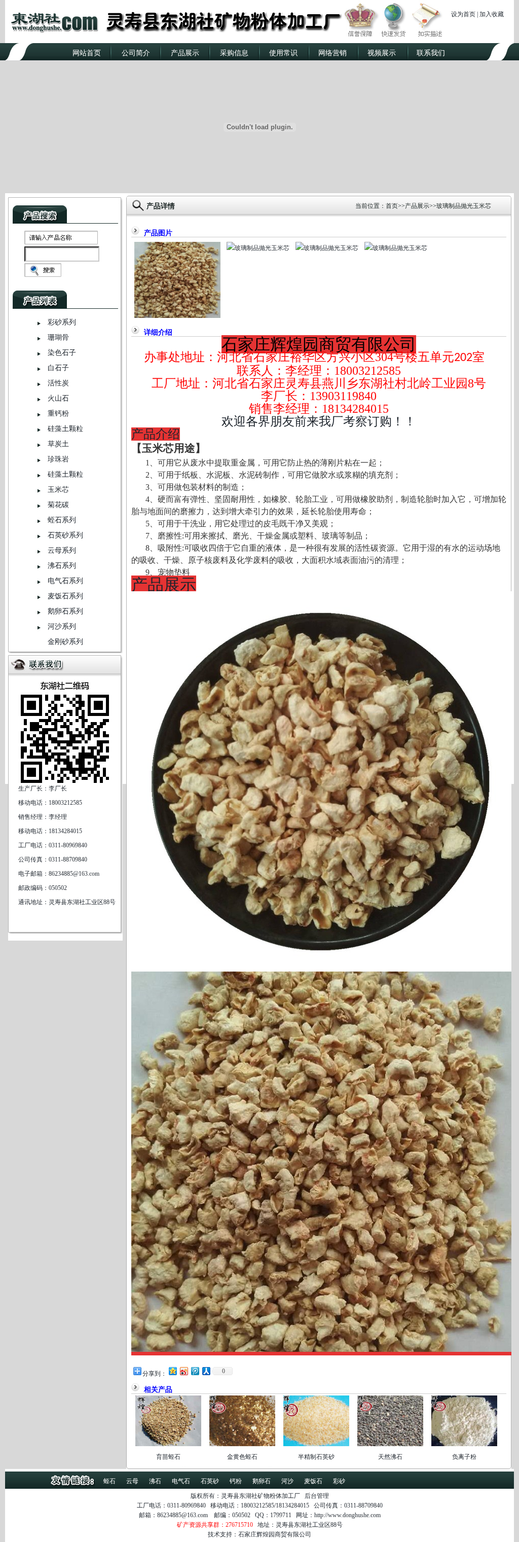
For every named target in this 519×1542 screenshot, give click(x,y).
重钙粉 (58, 413)
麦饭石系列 (65, 596)
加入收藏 (491, 14)
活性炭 (58, 383)
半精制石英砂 (316, 1456)
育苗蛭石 (168, 1456)
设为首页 (463, 14)
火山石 (58, 398)
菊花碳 (58, 505)
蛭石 (109, 1481)
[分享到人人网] (205, 1371)
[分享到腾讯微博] (194, 1371)
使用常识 (283, 53)
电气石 (181, 1481)
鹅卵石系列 (65, 611)
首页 (392, 205)
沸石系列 (62, 565)
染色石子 (62, 352)
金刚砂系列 (65, 642)
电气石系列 (65, 581)
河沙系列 (62, 626)
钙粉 (236, 1481)
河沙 (287, 1481)
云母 (132, 1481)
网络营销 (332, 53)
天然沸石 (390, 1456)
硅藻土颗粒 (65, 429)
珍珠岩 (58, 459)
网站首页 (86, 53)
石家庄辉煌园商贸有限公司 (274, 1534)
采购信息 (234, 53)
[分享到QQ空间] (172, 1371)
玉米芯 (58, 489)
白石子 (58, 368)
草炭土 (58, 444)
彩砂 (339, 1481)
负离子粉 (464, 1456)
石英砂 (210, 1481)
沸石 (155, 1481)
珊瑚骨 (58, 337)
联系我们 (431, 53)
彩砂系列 (62, 322)
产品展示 (185, 53)
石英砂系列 (65, 535)
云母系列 (62, 550)
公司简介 (136, 53)
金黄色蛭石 (242, 1456)
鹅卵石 (261, 1481)
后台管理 (317, 1495)
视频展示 (381, 53)
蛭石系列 (62, 520)
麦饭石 (313, 1481)
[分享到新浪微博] (183, 1371)
